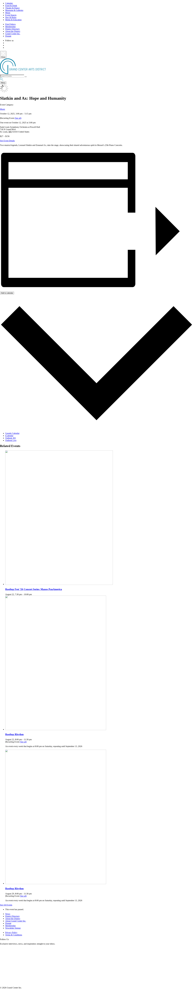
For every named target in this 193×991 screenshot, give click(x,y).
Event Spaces (10, 15)
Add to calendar (7, 293)
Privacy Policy (11, 932)
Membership (10, 26)
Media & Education (13, 20)
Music (7, 13)
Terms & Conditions (13, 935)
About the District (12, 31)
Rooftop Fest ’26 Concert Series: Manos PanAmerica (33, 589)
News (7, 914)
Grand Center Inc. (12, 34)
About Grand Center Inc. (15, 921)
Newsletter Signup (13, 928)
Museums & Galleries (14, 10)
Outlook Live (10, 440)
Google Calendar (12, 433)
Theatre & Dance (12, 8)
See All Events (6, 905)
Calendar (9, 3)
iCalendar (9, 436)
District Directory (12, 29)
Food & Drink (11, 5)
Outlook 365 (10, 438)
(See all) (18, 118)
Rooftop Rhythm (14, 734)
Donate (8, 36)
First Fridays (10, 24)
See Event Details (7, 141)
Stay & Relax (10, 17)
